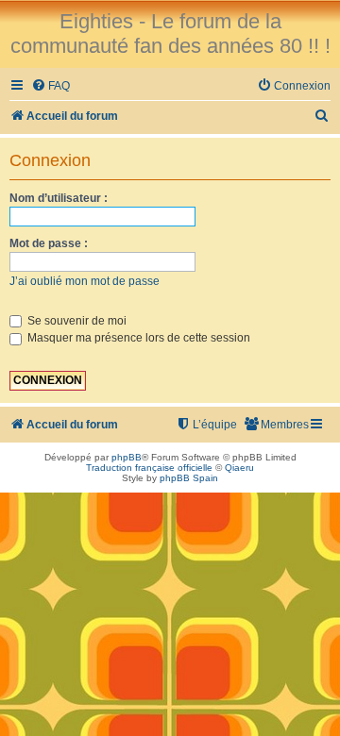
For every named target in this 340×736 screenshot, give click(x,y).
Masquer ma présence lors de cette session (137, 337)
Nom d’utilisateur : (58, 198)
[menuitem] (50, 86)
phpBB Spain (189, 478)
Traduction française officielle (149, 467)
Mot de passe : (48, 243)
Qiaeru (239, 467)
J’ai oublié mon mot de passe (84, 281)
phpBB (126, 457)
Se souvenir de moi (76, 320)
